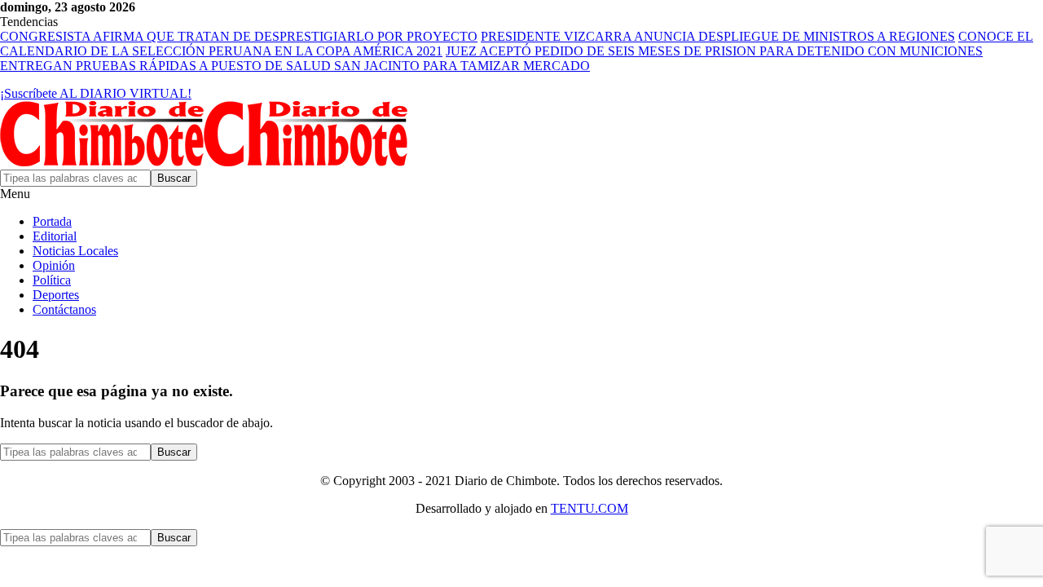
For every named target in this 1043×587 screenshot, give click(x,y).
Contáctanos (64, 309)
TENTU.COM (589, 508)
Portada (52, 221)
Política (52, 280)
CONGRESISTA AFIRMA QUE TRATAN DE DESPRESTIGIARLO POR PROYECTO (238, 36)
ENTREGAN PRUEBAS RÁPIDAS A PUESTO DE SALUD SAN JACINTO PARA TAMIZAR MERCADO (295, 66)
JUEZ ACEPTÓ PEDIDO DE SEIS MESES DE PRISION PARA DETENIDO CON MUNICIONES (714, 51)
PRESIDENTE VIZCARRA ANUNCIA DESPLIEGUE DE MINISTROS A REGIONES (718, 36)
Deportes (56, 295)
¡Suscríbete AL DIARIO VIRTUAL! (95, 93)
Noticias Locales (75, 251)
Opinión (54, 265)
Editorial (55, 236)
